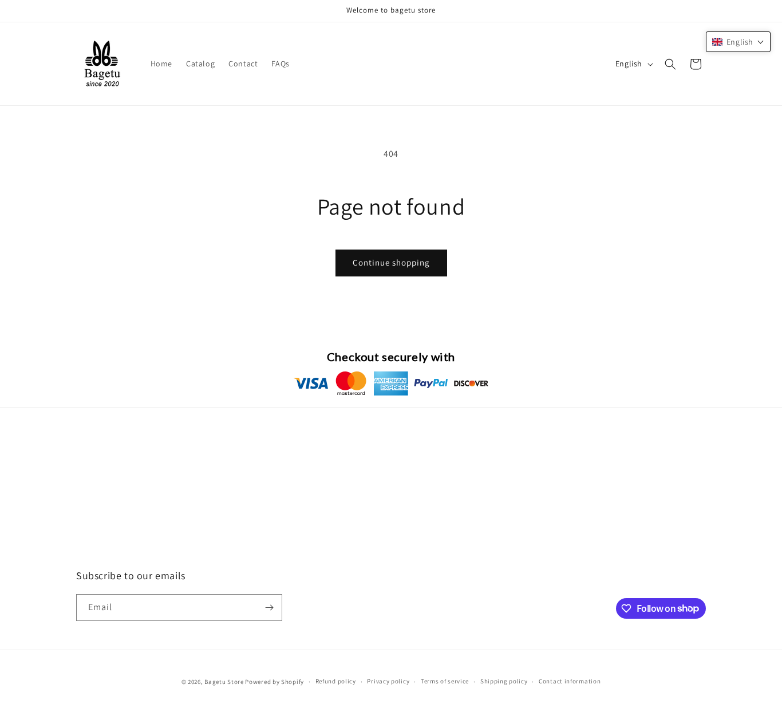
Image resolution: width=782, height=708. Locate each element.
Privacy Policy (101, 483)
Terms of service (445, 681)
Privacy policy (388, 681)
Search (88, 564)
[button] (670, 64)
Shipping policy (504, 681)
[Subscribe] (269, 607)
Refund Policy (101, 504)
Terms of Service (106, 544)
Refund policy (335, 681)
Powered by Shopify (274, 682)
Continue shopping (391, 262)
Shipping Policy (104, 524)
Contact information (570, 681)
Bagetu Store (223, 682)
